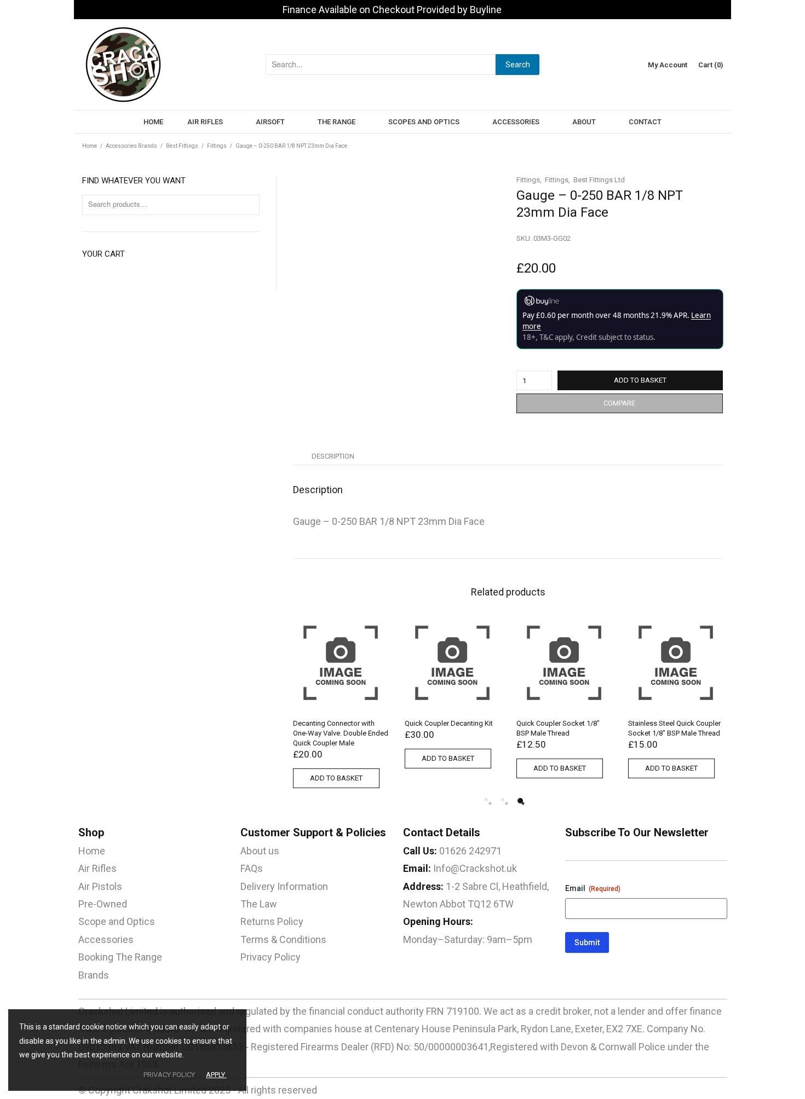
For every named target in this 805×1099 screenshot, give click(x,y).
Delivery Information (284, 886)
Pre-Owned (102, 904)
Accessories (515, 122)
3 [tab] (520, 800)
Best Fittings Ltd (599, 180)
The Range (336, 122)
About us (259, 851)
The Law (258, 904)
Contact (645, 122)
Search (517, 64)
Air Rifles (205, 122)
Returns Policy (271, 921)
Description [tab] (333, 456)
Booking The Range (120, 957)
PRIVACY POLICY (169, 1075)
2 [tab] (502, 799)
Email (592, 888)
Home (153, 122)
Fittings (217, 146)
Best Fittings (182, 146)
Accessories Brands (131, 146)
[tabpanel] (452, 694)
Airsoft (270, 122)
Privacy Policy (270, 957)
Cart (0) (710, 65)
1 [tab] (486, 799)
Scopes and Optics (423, 122)
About (584, 122)
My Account (667, 65)
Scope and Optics (116, 921)
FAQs (251, 868)
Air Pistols (100, 886)
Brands (93, 975)
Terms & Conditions (283, 939)
